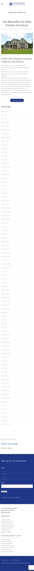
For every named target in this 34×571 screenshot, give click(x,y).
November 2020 (6, 346)
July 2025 (4, 145)
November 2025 (6, 130)
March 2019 (4, 420)
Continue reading (17, 100)
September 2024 (6, 174)
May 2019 (4, 413)
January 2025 (5, 163)
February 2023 (5, 245)
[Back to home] (17, 4)
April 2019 (4, 416)
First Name (4, 474)
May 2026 (4, 118)
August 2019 (4, 402)
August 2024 (5, 178)
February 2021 (5, 334)
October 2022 (5, 260)
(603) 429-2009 (9, 443)
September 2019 (6, 398)
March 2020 (4, 376)
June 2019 (4, 409)
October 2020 (5, 349)
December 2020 (6, 342)
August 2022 (5, 267)
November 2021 (5, 301)
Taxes (16, 30)
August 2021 (4, 312)
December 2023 (6, 208)
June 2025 (4, 148)
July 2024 (4, 182)
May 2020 (4, 368)
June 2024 (4, 186)
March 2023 (4, 241)
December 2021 (5, 297)
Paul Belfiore (11, 29)
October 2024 (5, 171)
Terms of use (5, 560)
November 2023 (6, 212)
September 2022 (6, 264)
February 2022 (5, 290)
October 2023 (5, 215)
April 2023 (4, 238)
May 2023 (4, 234)
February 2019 (5, 424)
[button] (2, 4)
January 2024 (5, 204)
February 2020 (5, 379)
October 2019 (5, 394)
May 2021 (4, 323)
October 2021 (5, 305)
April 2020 (4, 372)
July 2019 (3, 405)
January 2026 (5, 126)
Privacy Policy (16, 560)
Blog (31, 29)
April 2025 (4, 156)
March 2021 (4, 331)
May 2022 (4, 279)
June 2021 (4, 320)
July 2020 (4, 361)
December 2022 (6, 253)
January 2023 (5, 249)
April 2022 (4, 282)
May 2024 (4, 189)
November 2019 (5, 390)
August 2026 (5, 111)
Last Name (4, 479)
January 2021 (5, 338)
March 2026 (4, 122)
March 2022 (4, 286)
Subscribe (4, 491)
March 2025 (4, 159)
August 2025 (5, 141)
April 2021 (4, 327)
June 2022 (4, 275)
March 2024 (4, 197)
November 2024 (6, 167)
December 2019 (5, 387)
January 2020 (5, 383)
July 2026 (4, 115)
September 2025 (6, 137)
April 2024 (4, 193)
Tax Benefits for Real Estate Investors (17, 23)
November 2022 (6, 256)
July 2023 (4, 226)
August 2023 (5, 223)
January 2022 (5, 293)
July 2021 (3, 316)
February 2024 (5, 200)
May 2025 (4, 152)
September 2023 (6, 219)
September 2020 (6, 353)
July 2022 (4, 271)
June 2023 (4, 230)
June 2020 (4, 364)
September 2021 (6, 308)
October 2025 (5, 133)
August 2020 (5, 357)
